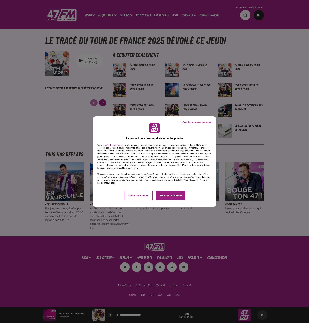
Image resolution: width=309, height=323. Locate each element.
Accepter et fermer (170, 195)
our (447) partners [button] (112, 144)
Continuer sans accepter (197, 122)
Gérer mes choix (138, 195)
